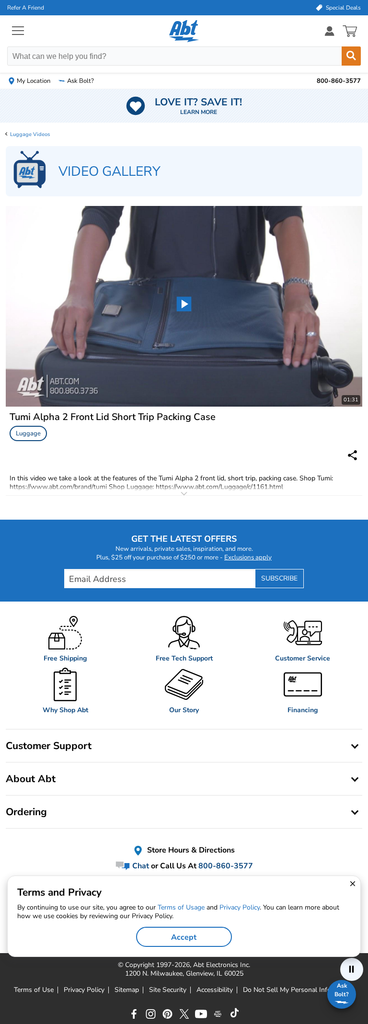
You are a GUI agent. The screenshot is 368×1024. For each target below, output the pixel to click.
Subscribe (279, 578)
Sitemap (127, 990)
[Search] (351, 56)
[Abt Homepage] (184, 31)
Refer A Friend (25, 7)
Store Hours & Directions (190, 850)
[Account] (329, 31)
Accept (183, 937)
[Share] (352, 455)
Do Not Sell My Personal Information (298, 990)
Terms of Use (34, 990)
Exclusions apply (248, 557)
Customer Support (49, 745)
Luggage (28, 433)
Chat (139, 865)
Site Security (167, 990)
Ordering (26, 812)
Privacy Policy (84, 990)
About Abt (31, 778)
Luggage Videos (30, 134)
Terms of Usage (181, 907)
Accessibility (214, 990)
